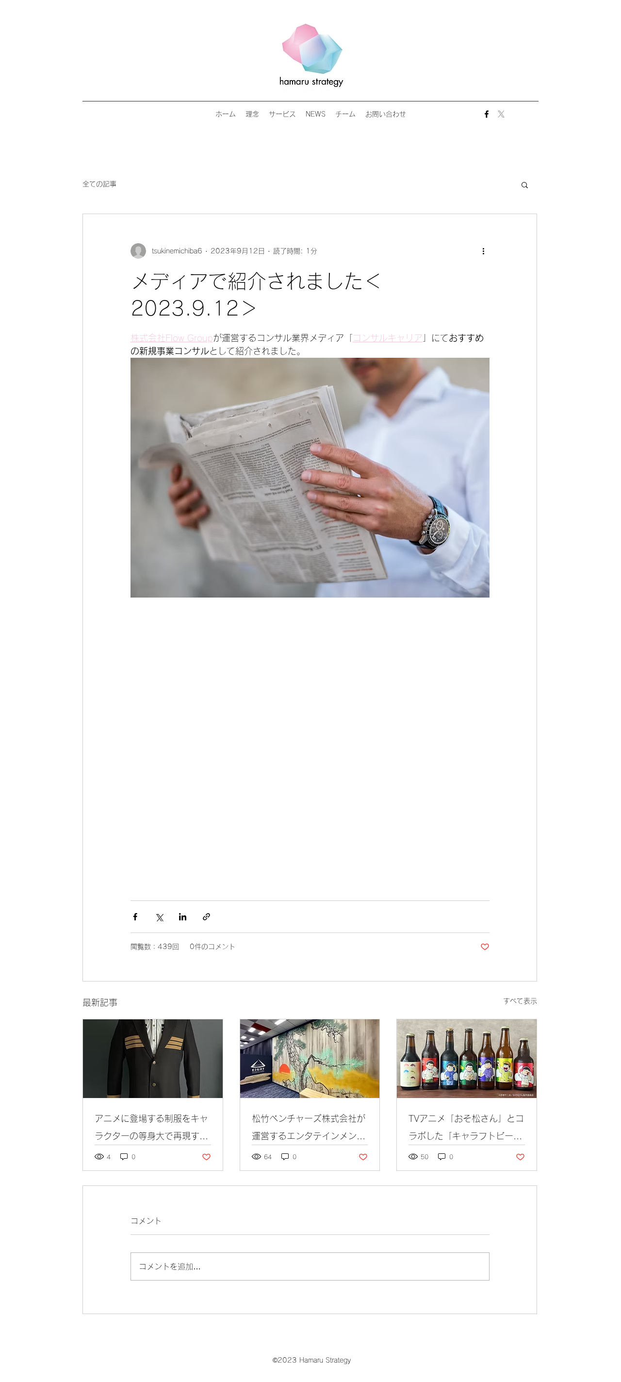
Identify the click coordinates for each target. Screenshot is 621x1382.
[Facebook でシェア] (135, 916)
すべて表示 (520, 1001)
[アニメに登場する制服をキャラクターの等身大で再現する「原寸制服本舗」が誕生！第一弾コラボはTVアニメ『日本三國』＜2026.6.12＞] (153, 1058)
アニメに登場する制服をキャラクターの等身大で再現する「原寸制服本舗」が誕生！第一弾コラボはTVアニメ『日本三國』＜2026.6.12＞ (152, 1129)
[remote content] (310, 744)
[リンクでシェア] (206, 916)
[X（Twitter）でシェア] (158, 916)
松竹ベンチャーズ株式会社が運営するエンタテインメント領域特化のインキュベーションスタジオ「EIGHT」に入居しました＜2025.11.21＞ (309, 1129)
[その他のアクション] (484, 251)
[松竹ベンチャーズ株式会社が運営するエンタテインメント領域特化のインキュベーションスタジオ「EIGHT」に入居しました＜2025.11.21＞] (310, 1058)
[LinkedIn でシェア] (182, 916)
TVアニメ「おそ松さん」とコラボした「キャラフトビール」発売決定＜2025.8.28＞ (466, 1129)
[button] (524, 184)
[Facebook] (486, 114)
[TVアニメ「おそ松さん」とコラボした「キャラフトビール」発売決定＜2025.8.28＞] (467, 1058)
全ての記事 (99, 184)
